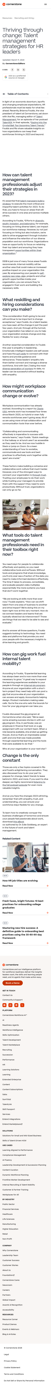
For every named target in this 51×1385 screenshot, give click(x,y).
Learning (6, 1074)
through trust (39, 475)
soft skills (21, 353)
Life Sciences (8, 1219)
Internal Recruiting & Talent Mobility (18, 1185)
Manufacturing (9, 1224)
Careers (6, 1290)
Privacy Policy (10, 1361)
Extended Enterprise (11, 1079)
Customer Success (10, 1260)
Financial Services (10, 1209)
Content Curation (10, 1170)
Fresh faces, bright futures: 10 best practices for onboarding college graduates (25, 895)
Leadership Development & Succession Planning (24, 1165)
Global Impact (8, 1300)
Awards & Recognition (12, 1305)
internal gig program (34, 685)
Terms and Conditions (14, 1374)
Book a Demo (13, 983)
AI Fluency (7, 1160)
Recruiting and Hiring (24, 18)
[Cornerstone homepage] (25, 965)
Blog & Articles (9, 1334)
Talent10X (7, 122)
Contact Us (7, 995)
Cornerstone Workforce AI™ (14, 1015)
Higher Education (10, 1229)
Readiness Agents (10, 1025)
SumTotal (6, 1099)
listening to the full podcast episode (23, 784)
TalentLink (7, 1104)
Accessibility (8, 1310)
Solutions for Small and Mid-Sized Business (21, 1135)
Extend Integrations (11, 1119)
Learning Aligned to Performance (17, 1150)
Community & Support (12, 1000)
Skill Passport (8, 1109)
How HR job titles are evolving (17, 841)
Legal (6, 1354)
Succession (7, 1055)
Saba (4, 1094)
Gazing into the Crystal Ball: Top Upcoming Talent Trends (24, 124)
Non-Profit (7, 1239)
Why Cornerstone (10, 1250)
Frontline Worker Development (16, 1180)
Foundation (7, 1275)
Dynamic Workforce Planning (15, 1175)
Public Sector (8, 1204)
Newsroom (7, 1285)
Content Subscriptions (12, 1089)
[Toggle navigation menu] (44, 4)
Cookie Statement (12, 1367)
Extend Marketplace (11, 1124)
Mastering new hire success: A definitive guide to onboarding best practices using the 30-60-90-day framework (23, 923)
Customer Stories (10, 1265)
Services (6, 1114)
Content (6, 1084)
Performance (8, 1059)
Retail (5, 1234)
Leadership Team (10, 1255)
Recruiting (7, 1050)
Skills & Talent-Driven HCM (14, 1140)
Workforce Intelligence (12, 1030)
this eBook (18, 821)
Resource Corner (10, 1319)
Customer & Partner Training (15, 1190)
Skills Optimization (10, 1035)
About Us (6, 1270)
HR (3, 1064)
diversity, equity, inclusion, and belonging (23, 222)
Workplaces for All (10, 1194)
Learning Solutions (10, 1069)
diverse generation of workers (17, 368)
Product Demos (9, 1324)
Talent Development (11, 1040)
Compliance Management (14, 1155)
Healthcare (7, 1214)
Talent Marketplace (11, 1045)
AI (3, 1020)
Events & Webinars (10, 1329)
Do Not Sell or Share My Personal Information (24, 1380)
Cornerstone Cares (11, 1280)
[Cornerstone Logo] (12, 4)
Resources (7, 18)
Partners (6, 1295)
